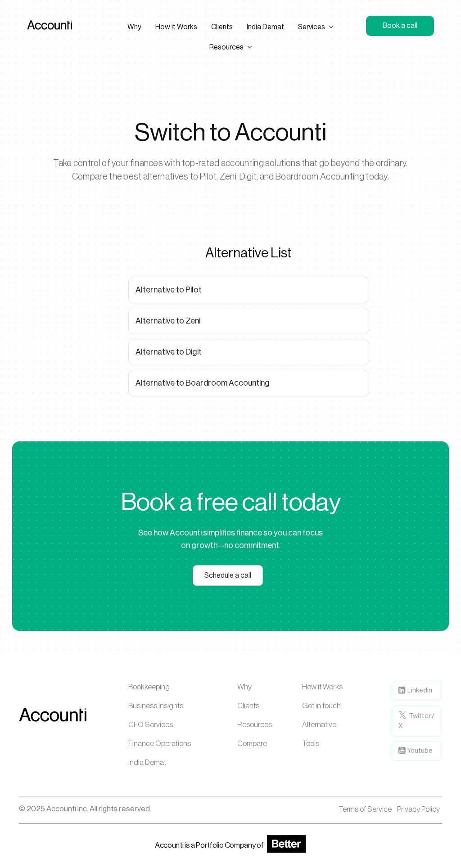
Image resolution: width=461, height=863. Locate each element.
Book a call (400, 25)
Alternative (319, 724)
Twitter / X (416, 721)
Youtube (420, 750)
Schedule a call (227, 575)
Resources (254, 724)
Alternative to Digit (169, 352)
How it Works (322, 687)
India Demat (147, 762)
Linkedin (419, 690)
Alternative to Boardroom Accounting (203, 383)
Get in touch (321, 706)
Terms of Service (365, 809)
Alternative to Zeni (168, 321)
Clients (248, 706)
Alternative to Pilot (169, 290)
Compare (252, 743)
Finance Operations (159, 743)
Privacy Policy (418, 809)
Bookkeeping (149, 687)
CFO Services (150, 724)
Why (244, 687)
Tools (310, 743)
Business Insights (155, 706)
